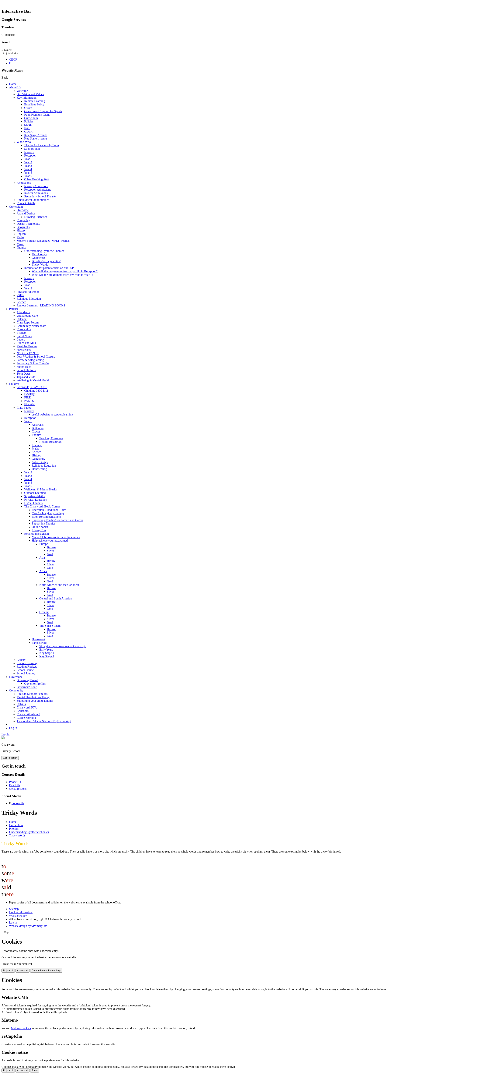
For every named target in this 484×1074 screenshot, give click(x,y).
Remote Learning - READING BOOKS (41, 305)
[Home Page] (3, 738)
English (21, 233)
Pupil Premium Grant (37, 114)
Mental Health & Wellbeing (33, 697)
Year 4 (28, 169)
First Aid (29, 404)
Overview (23, 210)
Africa (43, 571)
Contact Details (26, 203)
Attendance (23, 312)
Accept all (22, 970)
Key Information (26, 97)
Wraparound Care (27, 315)
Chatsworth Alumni (28, 714)
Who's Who (24, 141)
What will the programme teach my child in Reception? (65, 271)
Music (20, 244)
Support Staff (32, 148)
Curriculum (31, 118)
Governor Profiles (35, 683)
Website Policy (18, 915)
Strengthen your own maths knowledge (62, 646)
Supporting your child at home (35, 700)
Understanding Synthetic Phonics (44, 251)
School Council (26, 670)
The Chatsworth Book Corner (42, 506)
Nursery (29, 152)
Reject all (8, 970)
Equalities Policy (34, 104)
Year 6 (28, 176)
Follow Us (18, 803)
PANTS (29, 400)
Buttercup (37, 428)
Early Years (46, 649)
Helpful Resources (50, 441)
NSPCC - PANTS (28, 353)
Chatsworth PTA (27, 707)
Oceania (44, 612)
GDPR (28, 131)
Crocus (36, 431)
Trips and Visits (26, 377)
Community (16, 690)
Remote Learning (34, 101)
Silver (50, 550)
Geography (23, 227)
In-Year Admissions (36, 193)
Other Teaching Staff (36, 179)
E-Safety (29, 394)
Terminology (39, 254)
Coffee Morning (26, 717)
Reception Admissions (37, 189)
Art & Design (40, 462)
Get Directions (17, 788)
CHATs (21, 704)
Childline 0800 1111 (36, 390)
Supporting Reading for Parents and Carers (57, 520)
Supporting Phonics (43, 523)
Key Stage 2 (46, 656)
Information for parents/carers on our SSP (49, 268)
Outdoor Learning (35, 492)
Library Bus (39, 530)
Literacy (37, 445)
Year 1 (28, 159)
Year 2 (28, 162)
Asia (42, 557)
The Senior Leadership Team (41, 145)
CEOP (13, 59)
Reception (30, 155)
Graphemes (38, 257)
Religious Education (29, 298)
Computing (23, 220)
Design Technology (28, 223)
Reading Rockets (27, 666)
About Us (15, 87)
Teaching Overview (51, 438)
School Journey (26, 673)
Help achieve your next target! (50, 540)
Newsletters (24, 349)
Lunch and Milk (26, 342)
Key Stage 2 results (35, 135)
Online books (40, 526)
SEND (28, 124)
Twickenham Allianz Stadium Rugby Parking (44, 721)
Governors (15, 676)
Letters (21, 339)
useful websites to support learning (52, 414)
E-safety (21, 332)
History (21, 230)
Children (14, 383)
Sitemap (14, 908)
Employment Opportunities (33, 199)
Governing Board (27, 680)
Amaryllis (37, 424)
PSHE (20, 295)
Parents (13, 308)
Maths (20, 237)
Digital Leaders (33, 503)
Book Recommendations (46, 516)
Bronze (51, 547)
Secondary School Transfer (40, 196)
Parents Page (39, 642)
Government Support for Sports (43, 111)
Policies (28, 121)
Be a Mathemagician (36, 533)
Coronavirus (24, 329)
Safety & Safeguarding (30, 360)
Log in (13, 728)
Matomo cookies (21, 1028)
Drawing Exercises (35, 216)
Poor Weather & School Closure (36, 356)
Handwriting (39, 469)
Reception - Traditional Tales (49, 509)
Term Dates (23, 373)
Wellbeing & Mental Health (33, 380)
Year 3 (28, 165)
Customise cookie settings (46, 970)
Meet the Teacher (27, 346)
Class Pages (24, 407)
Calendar (22, 319)
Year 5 (28, 172)
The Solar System (49, 625)
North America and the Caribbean (59, 584)
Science (21, 302)
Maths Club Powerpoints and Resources (56, 537)
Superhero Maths (34, 496)
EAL (27, 128)
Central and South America (55, 598)
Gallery (21, 659)
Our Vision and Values (30, 94)
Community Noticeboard (31, 325)
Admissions (24, 182)
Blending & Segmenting (46, 261)
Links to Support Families (32, 693)
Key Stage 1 (46, 653)
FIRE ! (28, 397)
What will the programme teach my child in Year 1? (62, 274)
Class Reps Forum (28, 322)
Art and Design (26, 213)
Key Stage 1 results (35, 138)
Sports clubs (24, 366)
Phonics (21, 247)
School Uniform (26, 370)
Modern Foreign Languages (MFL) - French (43, 240)
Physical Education (28, 291)
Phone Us (15, 781)
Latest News (24, 336)
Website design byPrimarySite (28, 925)
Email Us (14, 785)
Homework (38, 639)
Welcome (22, 90)
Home (12, 84)
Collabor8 (23, 710)
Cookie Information (21, 912)
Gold (50, 554)
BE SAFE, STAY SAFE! (32, 387)
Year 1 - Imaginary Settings (48, 513)
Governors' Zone (27, 687)
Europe (43, 544)
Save (34, 1070)
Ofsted (28, 107)
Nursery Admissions (36, 186)
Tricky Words (40, 264)
